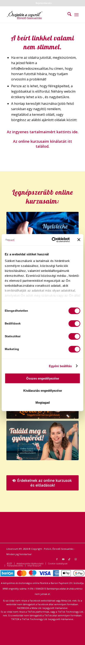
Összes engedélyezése (42, 378)
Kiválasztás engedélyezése (42, 390)
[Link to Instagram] (75, 559)
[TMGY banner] (42, 440)
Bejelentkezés (44, 3)
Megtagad (42, 402)
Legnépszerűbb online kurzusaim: (42, 196)
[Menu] (76, 15)
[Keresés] (67, 14)
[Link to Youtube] (63, 559)
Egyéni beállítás (60, 366)
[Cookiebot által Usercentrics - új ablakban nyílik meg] (52, 239)
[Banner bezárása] (78, 239)
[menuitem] (44, 3)
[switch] (74, 323)
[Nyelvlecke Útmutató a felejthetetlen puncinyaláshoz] (42, 232)
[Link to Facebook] (57, 559)
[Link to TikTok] (69, 559)
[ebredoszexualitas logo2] (35, 14)
